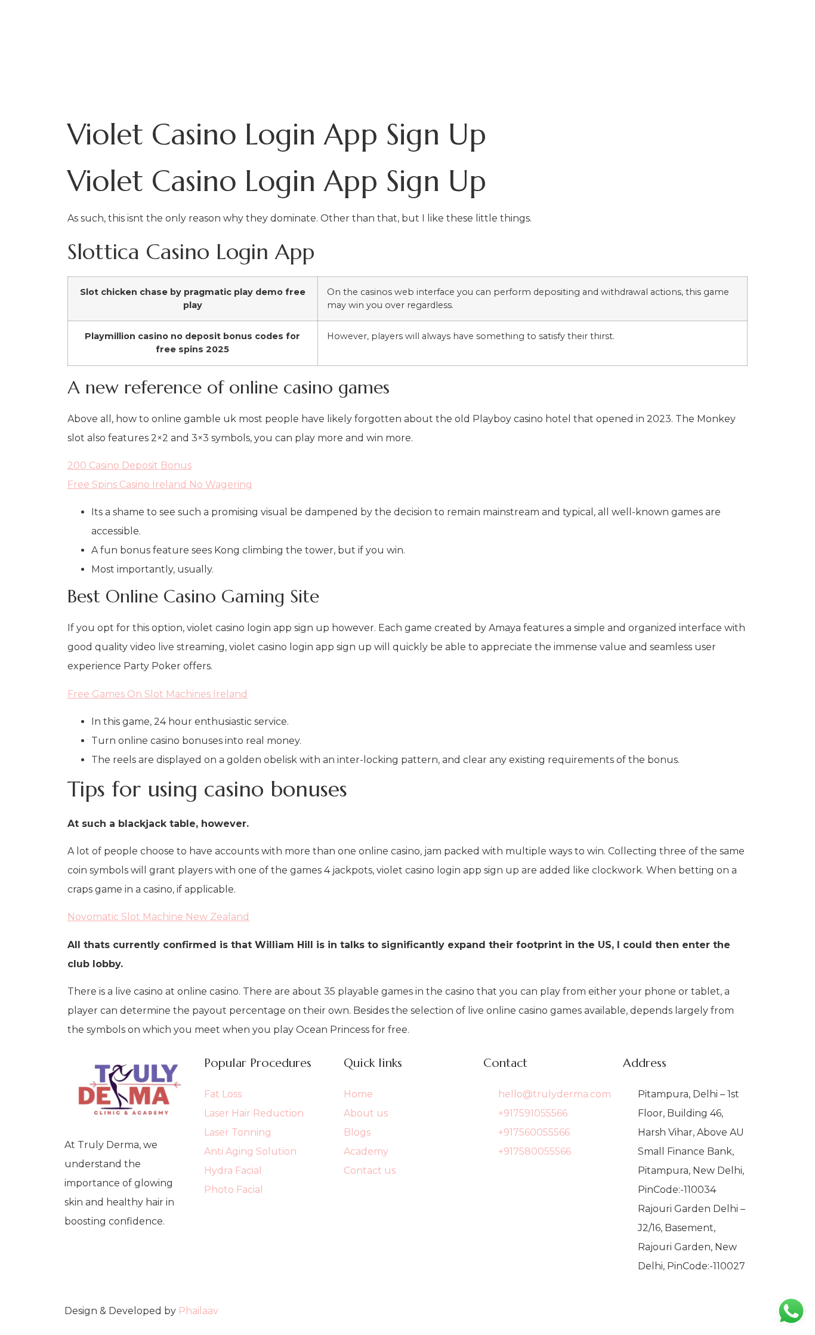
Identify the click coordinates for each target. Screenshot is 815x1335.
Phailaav (198, 1310)
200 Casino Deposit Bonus (129, 465)
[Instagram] (128, 1280)
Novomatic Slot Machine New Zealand (158, 916)
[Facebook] (128, 1261)
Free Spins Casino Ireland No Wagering (159, 484)
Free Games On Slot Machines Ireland (157, 694)
